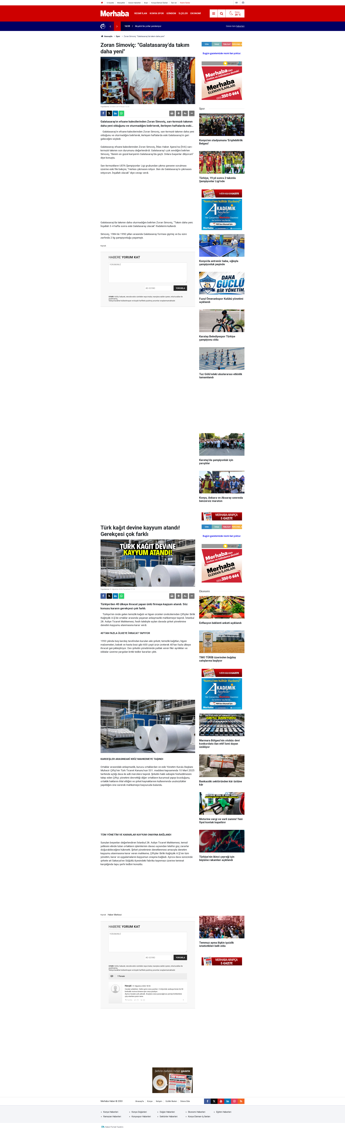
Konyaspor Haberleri (141, 1116)
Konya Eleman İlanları (159, 3)
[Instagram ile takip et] (234, 1101)
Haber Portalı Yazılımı (114, 1127)
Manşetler (121, 3)
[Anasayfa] (102, 3)
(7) (137, 1000)
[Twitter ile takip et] (214, 1101)
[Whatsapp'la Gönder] (121, 113)
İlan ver (174, 3)
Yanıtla (129, 1000)
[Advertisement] (148, 198)
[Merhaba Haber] (115, 13)
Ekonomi (195, 13)
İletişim (159, 1101)
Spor (118, 36)
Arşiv (146, 3)
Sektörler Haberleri (168, 1116)
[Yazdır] (172, 113)
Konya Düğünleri (139, 1112)
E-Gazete (110, 3)
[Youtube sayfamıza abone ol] (221, 1101)
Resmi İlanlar (185, 3)
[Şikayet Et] (183, 999)
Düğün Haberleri (167, 1112)
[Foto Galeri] (243, 2)
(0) (144, 1000)
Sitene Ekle (185, 1101)
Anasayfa (108, 36)
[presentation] (110, 26)
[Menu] (213, 13)
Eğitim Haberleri (223, 1112)
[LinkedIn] (115, 113)
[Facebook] (103, 113)
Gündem (171, 13)
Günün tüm (235, 26)
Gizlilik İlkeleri (171, 1101)
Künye (150, 1101)
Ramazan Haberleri (112, 1116)
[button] (178, 113)
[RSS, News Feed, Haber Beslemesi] (241, 1101)
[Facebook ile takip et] (207, 1101)
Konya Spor (157, 13)
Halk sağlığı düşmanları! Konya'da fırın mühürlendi (158, 26)
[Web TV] (236, 2)
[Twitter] (109, 113)
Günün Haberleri (134, 3)
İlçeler (183, 13)
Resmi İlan (140, 13)
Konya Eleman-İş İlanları (199, 1116)
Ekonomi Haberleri (196, 1112)
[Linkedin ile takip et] (227, 1101)
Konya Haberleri (110, 1112)
